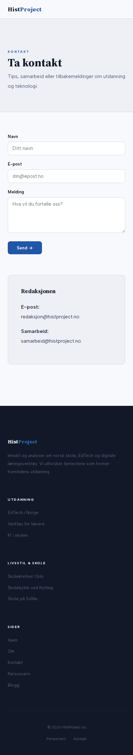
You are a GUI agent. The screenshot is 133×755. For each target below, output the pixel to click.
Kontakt (15, 662)
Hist (25, 9)
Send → (25, 247)
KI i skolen (18, 535)
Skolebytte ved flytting (30, 587)
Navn (13, 136)
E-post (15, 164)
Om (11, 651)
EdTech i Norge (23, 512)
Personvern (19, 673)
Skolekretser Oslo (26, 576)
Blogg (13, 685)
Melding (16, 191)
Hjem (13, 640)
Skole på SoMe (22, 598)
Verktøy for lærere (26, 523)
